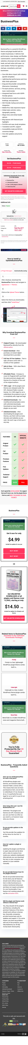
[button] (3, 28)
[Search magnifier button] (18, 6)
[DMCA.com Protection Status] (14, 1021)
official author (8, 347)
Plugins (4, 982)
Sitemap (4, 1007)
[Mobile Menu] (26, 6)
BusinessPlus (18, 25)
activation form (13, 893)
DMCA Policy (5, 1005)
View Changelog (21, 1)
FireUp (14, 659)
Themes (20, 229)
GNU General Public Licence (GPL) (12, 948)
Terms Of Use (5, 996)
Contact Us (20, 989)
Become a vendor (6, 993)
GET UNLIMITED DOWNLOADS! (14, 618)
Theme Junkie (21, 152)
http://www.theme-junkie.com (11, 152)
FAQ (18, 985)
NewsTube (14, 715)
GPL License (5, 1003)
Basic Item (17, 227)
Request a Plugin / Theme (8, 991)
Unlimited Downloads (7, 989)
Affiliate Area (20, 991)
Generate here (5, 236)
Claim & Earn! (17, 216)
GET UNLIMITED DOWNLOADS (14, 191)
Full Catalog (5, 987)
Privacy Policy (5, 999)
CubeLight (14, 687)
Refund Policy (5, 1001)
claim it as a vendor (8, 219)
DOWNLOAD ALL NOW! (14, 15)
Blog (18, 982)
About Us (19, 987)
